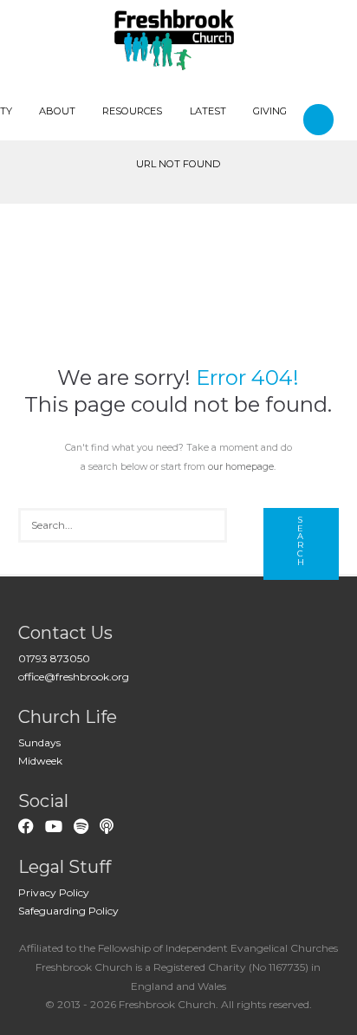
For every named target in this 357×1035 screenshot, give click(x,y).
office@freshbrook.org (73, 676)
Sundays (39, 742)
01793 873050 (54, 658)
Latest (208, 111)
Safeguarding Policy (68, 910)
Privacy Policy (53, 892)
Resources (132, 111)
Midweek (40, 760)
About (57, 111)
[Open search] (321, 119)
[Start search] (301, 544)
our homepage (241, 466)
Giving (270, 111)
